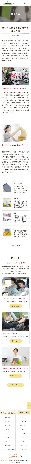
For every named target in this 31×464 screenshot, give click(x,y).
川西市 (13, 246)
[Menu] (28, 3)
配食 (18, 246)
